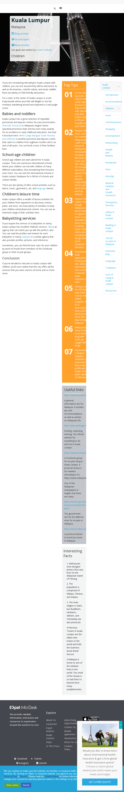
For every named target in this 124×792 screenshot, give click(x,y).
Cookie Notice (52, 776)
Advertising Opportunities (71, 721)
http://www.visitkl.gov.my (76, 425)
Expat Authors (50, 729)
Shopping (110, 128)
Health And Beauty (109, 152)
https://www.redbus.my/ (76, 528)
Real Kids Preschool (12, 125)
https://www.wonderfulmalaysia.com (82, 395)
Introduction (111, 94)
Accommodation (113, 101)
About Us (51, 719)
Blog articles (21, 33)
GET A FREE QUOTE (100, 782)
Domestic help (110, 252)
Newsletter (70, 738)
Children (109, 108)
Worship (109, 176)
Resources (111, 290)
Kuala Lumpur (106, 86)
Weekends (110, 162)
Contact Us (70, 727)
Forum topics (21, 39)
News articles (21, 45)
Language (110, 260)
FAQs (49, 742)
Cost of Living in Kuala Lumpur (109, 279)
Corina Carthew (43, 49)
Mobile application (69, 733)
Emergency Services (111, 204)
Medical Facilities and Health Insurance (110, 189)
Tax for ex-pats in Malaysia (110, 241)
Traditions (110, 267)
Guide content (50, 736)
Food (108, 115)
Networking (111, 142)
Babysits (26, 236)
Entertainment (112, 135)
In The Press (53, 746)
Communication (113, 122)
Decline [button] (26, 785)
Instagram (23, 763)
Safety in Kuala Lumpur (109, 215)
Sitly (50, 226)
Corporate (51, 723)
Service (23, 776)
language (41, 188)
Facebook (22, 758)
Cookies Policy (68, 747)
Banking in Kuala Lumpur (110, 228)
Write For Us (71, 742)
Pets (107, 169)
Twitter (38, 758)
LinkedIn (42, 763)
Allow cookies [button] (12, 785)
